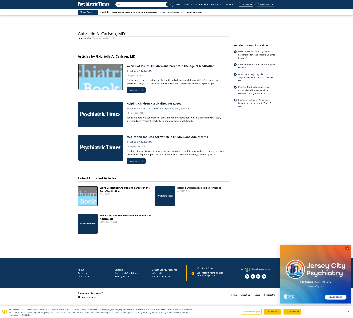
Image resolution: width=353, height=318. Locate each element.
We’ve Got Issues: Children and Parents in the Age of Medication (125, 189)
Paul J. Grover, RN (183, 108)
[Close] (349, 311)
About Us (245, 295)
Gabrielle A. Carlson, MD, (141, 108)
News (178, 4)
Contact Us (83, 276)
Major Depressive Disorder (191, 12)
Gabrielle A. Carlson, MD (141, 71)
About (81, 269)
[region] (176, 312)
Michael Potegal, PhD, (164, 108)
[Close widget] (347, 248)
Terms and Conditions (126, 273)
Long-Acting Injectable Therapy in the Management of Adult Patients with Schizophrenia (145, 12)
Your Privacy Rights (162, 276)
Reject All (272, 311)
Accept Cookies (292, 311)
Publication (216, 4)
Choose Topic (86, 12)
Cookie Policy (28, 315)
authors (89, 38)
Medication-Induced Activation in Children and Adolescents (125, 217)
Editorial (119, 269)
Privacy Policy (122, 276)
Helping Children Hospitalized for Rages (199, 187)
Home (81, 38)
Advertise (83, 273)
